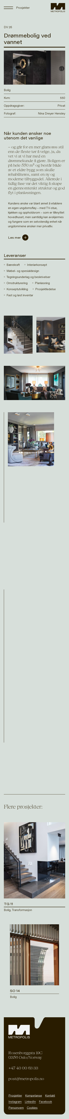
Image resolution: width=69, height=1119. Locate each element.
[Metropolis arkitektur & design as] (58, 7)
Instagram (15, 1101)
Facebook (45, 1101)
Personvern (16, 1107)
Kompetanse (33, 1095)
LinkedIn (30, 1101)
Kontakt (50, 1095)
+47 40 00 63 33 (23, 1068)
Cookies (32, 1107)
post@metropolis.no (26, 1078)
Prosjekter (15, 1095)
